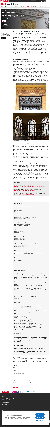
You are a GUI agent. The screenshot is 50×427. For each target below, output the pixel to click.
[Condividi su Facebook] (15, 367)
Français (14, 370)
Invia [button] (16, 387)
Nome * (14, 380)
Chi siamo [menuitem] (41, 6)
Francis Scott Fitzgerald (22, 373)
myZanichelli (33, 1)
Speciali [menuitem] (6, 6)
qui (30, 417)
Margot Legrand (6, 25)
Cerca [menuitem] (46, 6)
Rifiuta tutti (40, 417)
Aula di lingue (12, 4)
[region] (25, 417)
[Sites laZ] (41, 1)
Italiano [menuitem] (10, 6)
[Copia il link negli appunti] (13, 367)
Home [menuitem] (2, 6)
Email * (30, 380)
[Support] (37, 1)
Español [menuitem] (22, 6)
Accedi (4, 38)
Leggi (4, 21)
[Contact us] (39, 1)
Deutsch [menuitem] (34, 6)
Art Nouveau (15, 373)
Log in (47, 1)
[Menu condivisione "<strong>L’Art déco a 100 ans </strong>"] (2, 27)
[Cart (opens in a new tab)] (44, 1)
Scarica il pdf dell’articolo (5, 33)
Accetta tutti (40, 414)
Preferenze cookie (40, 420)
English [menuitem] (16, 6)
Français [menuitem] (28, 6)
